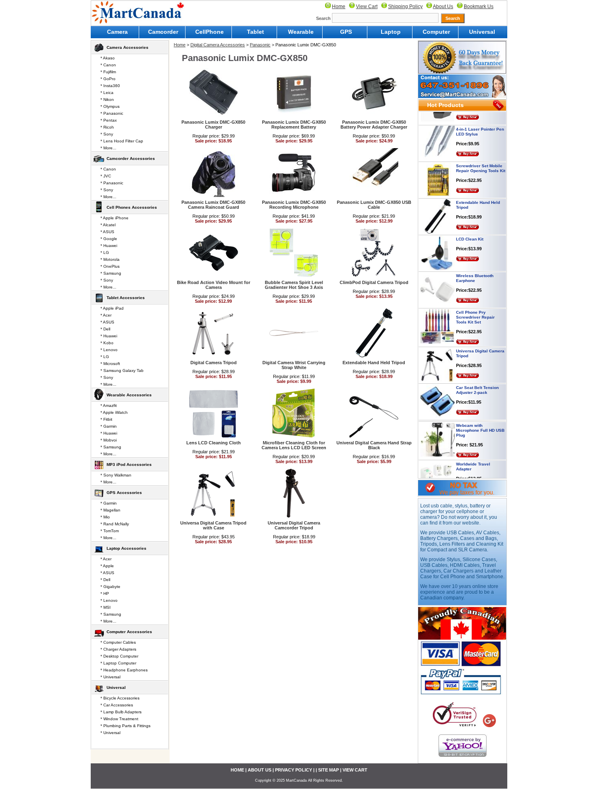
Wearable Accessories (129, 395)
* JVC (105, 176)
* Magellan (110, 510)
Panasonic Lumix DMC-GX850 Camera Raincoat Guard (213, 205)
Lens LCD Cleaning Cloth (213, 442)
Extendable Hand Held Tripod (374, 362)
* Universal (110, 677)
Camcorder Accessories (131, 158)
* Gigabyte (110, 586)
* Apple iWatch (114, 412)
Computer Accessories (129, 631)
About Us (443, 6)
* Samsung (110, 273)
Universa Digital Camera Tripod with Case (213, 525)
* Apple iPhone (114, 218)
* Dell (105, 329)
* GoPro (108, 78)
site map (328, 769)
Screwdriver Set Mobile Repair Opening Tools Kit (480, 157)
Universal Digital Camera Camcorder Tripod (294, 525)
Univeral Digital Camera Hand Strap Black (374, 445)
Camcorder (163, 31)
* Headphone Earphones (124, 670)
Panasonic (260, 44)
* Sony (106, 134)
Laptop (391, 31)
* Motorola (110, 259)
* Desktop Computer (119, 656)
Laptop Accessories (126, 548)
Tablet (255, 31)
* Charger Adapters (118, 649)
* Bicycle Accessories (120, 698)
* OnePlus (110, 266)
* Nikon (107, 99)
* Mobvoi (108, 440)
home (237, 769)
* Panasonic (111, 113)
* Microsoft (110, 363)
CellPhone (209, 31)
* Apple (107, 566)
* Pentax (108, 120)
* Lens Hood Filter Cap (121, 141)
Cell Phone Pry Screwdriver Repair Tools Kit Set (475, 306)
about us (259, 769)
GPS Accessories (124, 492)
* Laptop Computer (118, 663)
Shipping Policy (405, 6)
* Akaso (107, 58)
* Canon (108, 65)
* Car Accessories (116, 705)
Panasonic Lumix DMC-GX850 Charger (213, 124)
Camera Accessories (127, 47)
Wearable (301, 31)
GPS (346, 31)
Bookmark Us (478, 6)
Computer (436, 31)
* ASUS (107, 231)
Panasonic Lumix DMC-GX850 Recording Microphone (294, 205)
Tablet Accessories (126, 297)
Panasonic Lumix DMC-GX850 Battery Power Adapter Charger (373, 124)
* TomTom (109, 531)
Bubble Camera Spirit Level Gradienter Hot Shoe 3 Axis (294, 285)
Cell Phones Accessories (132, 207)
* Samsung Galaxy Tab (122, 370)
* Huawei (108, 245)
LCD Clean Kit (469, 228)
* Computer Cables (118, 642)
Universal (482, 31)
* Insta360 (110, 85)
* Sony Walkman (115, 475)
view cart (355, 769)
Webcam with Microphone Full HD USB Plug (480, 420)
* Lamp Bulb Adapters (121, 712)
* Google (108, 238)
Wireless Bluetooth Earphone (474, 267)
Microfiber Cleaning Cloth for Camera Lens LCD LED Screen (294, 445)
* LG (104, 252)
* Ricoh (107, 127)
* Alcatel (108, 225)
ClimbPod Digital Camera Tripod (374, 282)
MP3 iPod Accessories (129, 464)
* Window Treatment (119, 719)
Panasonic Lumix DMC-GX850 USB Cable (374, 205)
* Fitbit (106, 419)
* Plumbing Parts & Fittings (125, 725)
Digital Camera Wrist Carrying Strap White (293, 365)
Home (338, 6)
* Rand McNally (114, 524)
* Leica (106, 92)
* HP (104, 593)
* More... (108, 148)
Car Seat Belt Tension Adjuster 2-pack (477, 379)
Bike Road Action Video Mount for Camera (213, 285)
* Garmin (108, 426)
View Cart (367, 6)
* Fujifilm (108, 72)
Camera (117, 31)
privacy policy (293, 769)
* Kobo (106, 343)
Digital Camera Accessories (217, 44)
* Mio (105, 517)
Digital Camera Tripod (213, 362)
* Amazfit (108, 405)
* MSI (105, 607)
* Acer (105, 315)
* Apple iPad (112, 308)
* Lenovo (109, 350)
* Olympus (110, 106)
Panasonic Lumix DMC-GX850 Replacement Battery (294, 124)
